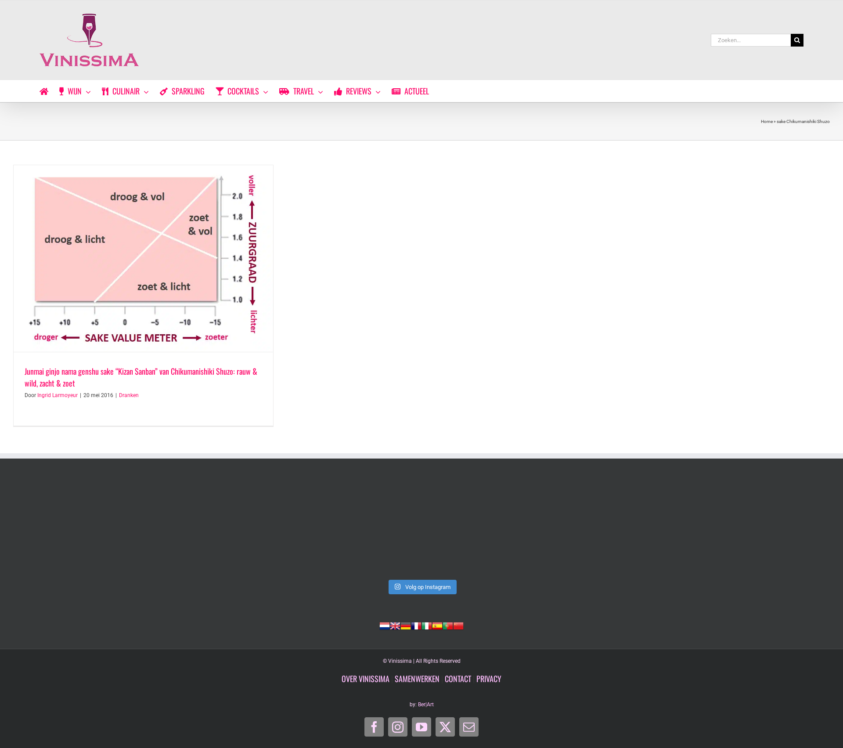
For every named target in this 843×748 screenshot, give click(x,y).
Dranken (129, 395)
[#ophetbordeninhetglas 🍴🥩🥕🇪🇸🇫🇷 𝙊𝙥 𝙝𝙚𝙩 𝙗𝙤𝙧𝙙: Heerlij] (750, 527)
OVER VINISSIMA (365, 678)
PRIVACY (488, 678)
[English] (395, 625)
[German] (405, 625)
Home (767, 121)
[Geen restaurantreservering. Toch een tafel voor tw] (93, 527)
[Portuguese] (448, 625)
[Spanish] (437, 625)
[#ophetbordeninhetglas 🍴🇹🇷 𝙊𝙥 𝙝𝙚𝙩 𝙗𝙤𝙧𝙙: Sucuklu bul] (421, 527)
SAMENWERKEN (417, 678)
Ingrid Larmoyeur (57, 395)
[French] (416, 625)
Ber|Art (426, 704)
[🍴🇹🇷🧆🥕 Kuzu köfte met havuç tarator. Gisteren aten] (257, 527)
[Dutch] (384, 625)
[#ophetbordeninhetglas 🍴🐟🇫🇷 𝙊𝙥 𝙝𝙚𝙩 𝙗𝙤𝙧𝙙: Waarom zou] (586, 527)
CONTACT (458, 678)
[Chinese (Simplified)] (458, 625)
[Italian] (427, 625)
